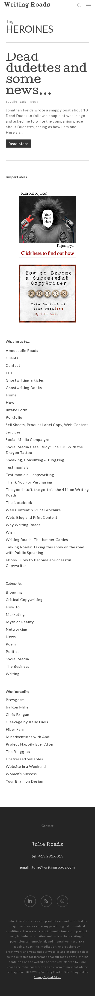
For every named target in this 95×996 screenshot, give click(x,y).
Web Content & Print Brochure (33, 510)
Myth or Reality (20, 622)
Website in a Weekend (26, 766)
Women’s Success (21, 774)
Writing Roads (27, 5)
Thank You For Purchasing (29, 482)
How (10, 402)
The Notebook (19, 502)
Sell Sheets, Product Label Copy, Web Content (47, 424)
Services (13, 432)
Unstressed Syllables (24, 759)
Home (11, 395)
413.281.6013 (50, 856)
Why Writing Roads (23, 524)
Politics (13, 651)
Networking (16, 629)
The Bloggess (18, 751)
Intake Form (16, 410)
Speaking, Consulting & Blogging (35, 460)
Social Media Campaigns (28, 439)
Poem (11, 644)
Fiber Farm (16, 729)
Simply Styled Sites (47, 977)
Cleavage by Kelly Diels (27, 722)
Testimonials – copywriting (30, 474)
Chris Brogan (17, 714)
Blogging (14, 592)
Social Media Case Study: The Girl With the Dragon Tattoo (44, 450)
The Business (17, 666)
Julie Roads (18, 101)
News (34, 101)
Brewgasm (15, 699)
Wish (10, 532)
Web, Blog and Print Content (31, 517)
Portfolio (14, 417)
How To (13, 607)
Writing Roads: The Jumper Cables (37, 539)
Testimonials (17, 467)
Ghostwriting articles (25, 380)
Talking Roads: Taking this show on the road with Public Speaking (45, 550)
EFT (9, 372)
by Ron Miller (18, 707)
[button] (88, 5)
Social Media (17, 659)
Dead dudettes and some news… (46, 75)
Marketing (15, 614)
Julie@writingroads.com (53, 867)
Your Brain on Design (24, 781)
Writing (13, 673)
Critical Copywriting (24, 599)
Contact (13, 365)
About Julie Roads (22, 350)
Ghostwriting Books (24, 387)
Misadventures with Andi (28, 736)
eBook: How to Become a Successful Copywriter (38, 563)
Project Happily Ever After (30, 744)
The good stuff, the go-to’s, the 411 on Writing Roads (47, 492)
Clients (12, 358)
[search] (79, 5)
